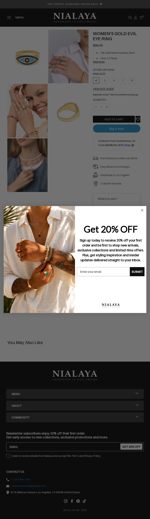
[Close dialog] (142, 210)
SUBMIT (137, 271)
